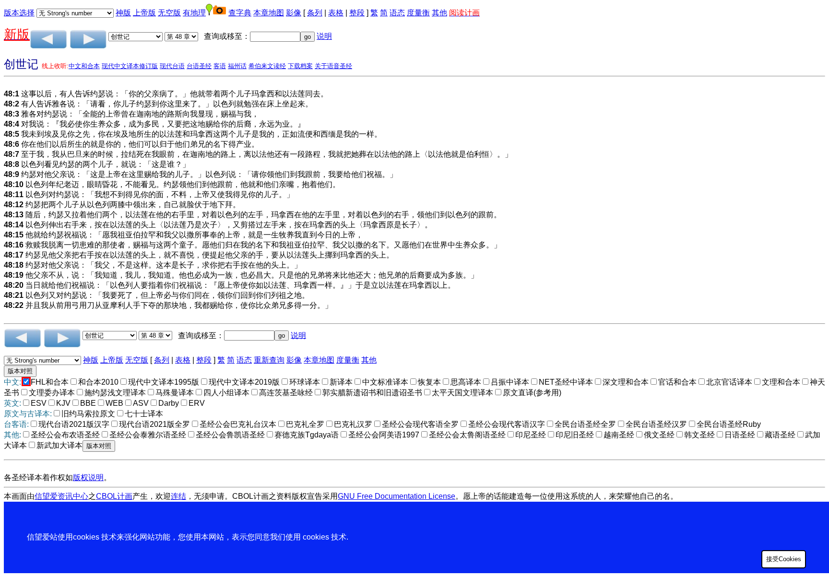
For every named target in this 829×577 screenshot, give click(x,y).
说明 (324, 36)
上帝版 (144, 13)
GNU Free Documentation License (396, 496)
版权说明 (88, 477)
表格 (335, 13)
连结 (178, 496)
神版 (123, 13)
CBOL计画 (114, 496)
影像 (293, 13)
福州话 (237, 66)
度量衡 (418, 13)
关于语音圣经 (333, 66)
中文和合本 (84, 66)
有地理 (194, 13)
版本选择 (19, 13)
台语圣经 (199, 66)
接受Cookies (783, 559)
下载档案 (300, 66)
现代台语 (172, 66)
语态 (397, 13)
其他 (439, 13)
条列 (314, 13)
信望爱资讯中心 (61, 496)
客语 (219, 66)
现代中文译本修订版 (130, 66)
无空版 (169, 13)
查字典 (239, 13)
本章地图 (268, 13)
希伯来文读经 (267, 66)
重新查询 (269, 360)
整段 (357, 13)
